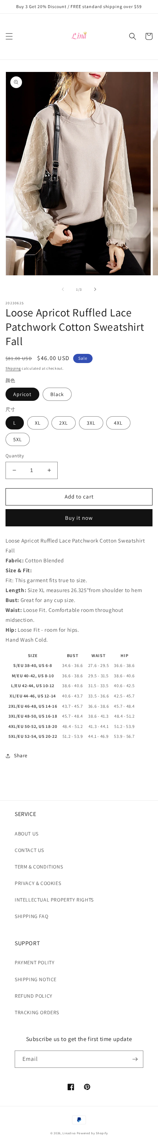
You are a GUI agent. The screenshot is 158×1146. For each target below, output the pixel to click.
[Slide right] (95, 289)
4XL (118, 423)
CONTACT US (29, 850)
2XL (63, 423)
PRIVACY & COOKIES (38, 883)
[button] (9, 36)
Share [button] (21, 755)
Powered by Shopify (92, 1133)
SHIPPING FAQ (31, 916)
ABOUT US (27, 833)
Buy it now (79, 517)
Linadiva (69, 1133)
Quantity (15, 456)
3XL (91, 423)
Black (57, 394)
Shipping (13, 368)
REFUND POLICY (34, 996)
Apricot (22, 394)
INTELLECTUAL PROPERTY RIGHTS (54, 899)
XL (38, 423)
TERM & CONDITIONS (39, 866)
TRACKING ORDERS (37, 1012)
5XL (17, 439)
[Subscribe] (135, 1059)
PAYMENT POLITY (34, 962)
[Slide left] (63, 289)
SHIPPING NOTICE (36, 979)
